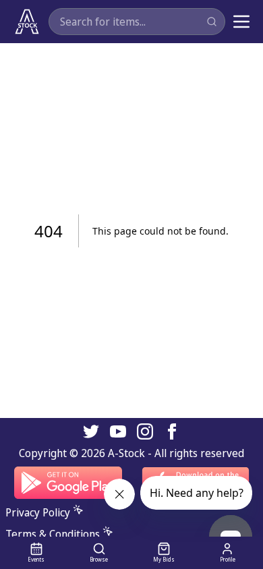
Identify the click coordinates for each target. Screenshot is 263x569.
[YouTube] (118, 431)
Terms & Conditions (52, 534)
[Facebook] (172, 431)
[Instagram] (145, 431)
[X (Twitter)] (91, 431)
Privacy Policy (37, 512)
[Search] (212, 21)
